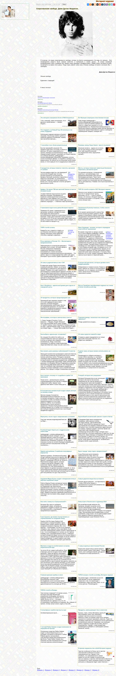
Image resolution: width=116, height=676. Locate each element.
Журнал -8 (95, 670)
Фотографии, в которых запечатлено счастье (56, 317)
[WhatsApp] (109, 4)
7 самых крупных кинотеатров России (91, 546)
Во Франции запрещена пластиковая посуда (93, 117)
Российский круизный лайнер (45, 103)
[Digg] (97, 4)
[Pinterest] (114, 4)
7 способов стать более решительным (54, 145)
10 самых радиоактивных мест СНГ (53, 262)
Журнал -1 (40, 670)
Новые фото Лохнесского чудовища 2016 (92, 501)
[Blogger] (95, 4)
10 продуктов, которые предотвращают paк (55, 297)
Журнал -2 (48, 670)
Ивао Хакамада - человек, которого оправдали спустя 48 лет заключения (94, 228)
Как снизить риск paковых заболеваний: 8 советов (58, 351)
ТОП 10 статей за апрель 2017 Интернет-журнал (94, 189)
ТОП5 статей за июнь (48, 227)
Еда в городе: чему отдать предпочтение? (92, 451)
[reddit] (100, 4)
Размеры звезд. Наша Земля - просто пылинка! (94, 145)
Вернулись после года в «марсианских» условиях (58, 416)
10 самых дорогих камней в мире (89, 334)
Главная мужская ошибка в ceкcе (52, 575)
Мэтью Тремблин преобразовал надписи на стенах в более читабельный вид (95, 286)
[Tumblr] (105, 4)
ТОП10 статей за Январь (49, 590)
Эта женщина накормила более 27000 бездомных (57, 117)
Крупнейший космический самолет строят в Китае (95, 416)
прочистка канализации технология (46, 97)
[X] (93, 4)
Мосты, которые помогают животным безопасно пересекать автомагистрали (95, 168)
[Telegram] (112, 4)
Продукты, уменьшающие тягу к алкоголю (92, 610)
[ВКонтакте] (88, 4)
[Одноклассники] (90, 4)
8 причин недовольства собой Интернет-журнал (94, 648)
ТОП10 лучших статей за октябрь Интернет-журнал (95, 575)
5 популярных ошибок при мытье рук (53, 610)
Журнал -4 (64, 670)
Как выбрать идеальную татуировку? (53, 334)
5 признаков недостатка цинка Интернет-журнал (57, 207)
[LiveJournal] (102, 4)
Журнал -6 (80, 670)
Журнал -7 (87, 670)
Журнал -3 (56, 670)
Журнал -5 (72, 670)
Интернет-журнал (106, 1)
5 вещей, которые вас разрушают (89, 375)
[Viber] (107, 4)
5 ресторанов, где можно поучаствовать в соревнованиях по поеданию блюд (55, 517)
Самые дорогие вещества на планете (91, 478)
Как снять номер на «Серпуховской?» (53, 501)
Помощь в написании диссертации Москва (48, 110)
